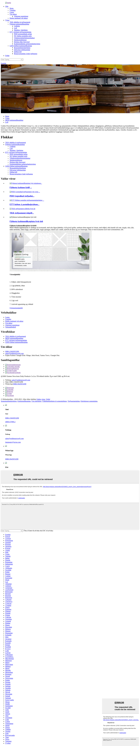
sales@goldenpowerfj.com (14, 353)
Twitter (14, 371)
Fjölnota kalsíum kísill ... (21, 187)
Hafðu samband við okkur (19, 18)
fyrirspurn (13, 308)
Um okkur (13, 14)
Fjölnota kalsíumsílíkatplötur (19, 24)
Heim (11, 8)
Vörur (7, 20)
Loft (15, 28)
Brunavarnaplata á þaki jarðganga (25, 54)
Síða (6, 6)
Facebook (17, 372)
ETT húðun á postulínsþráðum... (24, 204)
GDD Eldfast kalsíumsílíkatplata (21, 46)
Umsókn (13, 10)
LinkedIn (16, 367)
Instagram (17, 365)
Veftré (48, 399)
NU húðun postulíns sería (23, 36)
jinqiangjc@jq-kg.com (13, 442)
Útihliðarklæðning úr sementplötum (54, 401)
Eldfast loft (18, 52)
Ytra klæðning (36, 401)
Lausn (12, 12)
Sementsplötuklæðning (9, 401)
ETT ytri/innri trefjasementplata (20, 32)
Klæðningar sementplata (89, 401)
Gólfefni (17, 26)
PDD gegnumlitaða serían (23, 34)
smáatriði (19, 308)
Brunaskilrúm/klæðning (22, 48)
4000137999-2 (10, 422)
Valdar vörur (41, 399)
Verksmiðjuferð (10, 327)
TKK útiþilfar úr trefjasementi (20, 22)
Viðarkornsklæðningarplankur (24, 38)
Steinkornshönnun (20, 40)
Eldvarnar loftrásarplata (22, 50)
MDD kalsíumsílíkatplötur (14, 120)
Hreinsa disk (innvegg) (22, 42)
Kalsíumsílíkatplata (24, 401)
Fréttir (7, 56)
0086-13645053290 (12, 351)
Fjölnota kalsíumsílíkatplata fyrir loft (26, 221)
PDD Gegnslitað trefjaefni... (22, 196)
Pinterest (16, 369)
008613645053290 (19, 384)
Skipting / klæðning (21, 30)
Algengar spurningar (21, 16)
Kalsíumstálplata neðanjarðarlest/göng (27, 44)
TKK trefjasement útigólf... (22, 213)
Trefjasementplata (74, 401)
